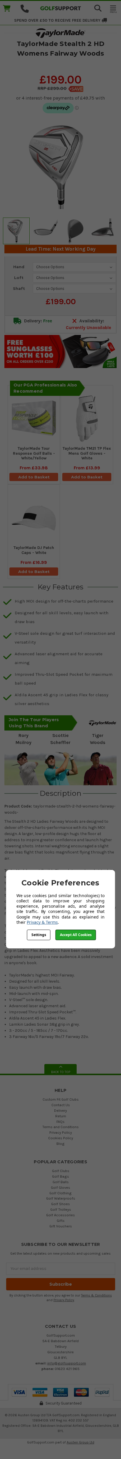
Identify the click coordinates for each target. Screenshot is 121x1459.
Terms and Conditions (60, 1127)
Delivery (60, 1110)
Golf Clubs (60, 1171)
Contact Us (60, 1105)
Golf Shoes (60, 1204)
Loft (18, 277)
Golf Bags (60, 1176)
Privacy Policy (60, 1132)
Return (60, 1116)
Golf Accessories (60, 1215)
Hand (18, 266)
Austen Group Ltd (80, 1442)
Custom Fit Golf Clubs (61, 1099)
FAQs (60, 1121)
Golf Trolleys (60, 1209)
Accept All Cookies (76, 934)
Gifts (61, 1220)
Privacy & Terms (42, 922)
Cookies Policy (60, 1138)
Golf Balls (61, 1182)
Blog (60, 1143)
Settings (38, 934)
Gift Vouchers (60, 1226)
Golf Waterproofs (60, 1198)
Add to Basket (34, 477)
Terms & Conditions (96, 1295)
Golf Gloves (60, 1187)
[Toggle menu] (113, 9)
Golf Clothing (60, 1193)
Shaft (19, 288)
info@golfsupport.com (66, 1363)
